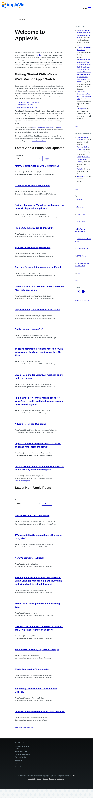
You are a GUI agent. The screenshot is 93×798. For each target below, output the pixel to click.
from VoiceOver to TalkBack (29, 558)
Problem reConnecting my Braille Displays (37, 649)
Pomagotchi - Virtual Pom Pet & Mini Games (83, 159)
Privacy (45, 779)
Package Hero (81, 108)
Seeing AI (80, 199)
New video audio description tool (32, 515)
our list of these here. (39, 141)
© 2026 (72, 775)
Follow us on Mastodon (82, 300)
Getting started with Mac (25, 104)
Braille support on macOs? (29, 329)
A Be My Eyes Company (57, 779)
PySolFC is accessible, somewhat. (32, 247)
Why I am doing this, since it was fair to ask (37, 309)
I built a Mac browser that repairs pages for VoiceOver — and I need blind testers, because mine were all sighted (39, 401)
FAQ (16, 763)
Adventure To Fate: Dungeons (30, 424)
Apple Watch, (50, 127)
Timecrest (80, 207)
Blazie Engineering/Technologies (32, 669)
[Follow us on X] (78, 292)
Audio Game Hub (82, 248)
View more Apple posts (22, 481)
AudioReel (80, 169)
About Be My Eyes (21, 751)
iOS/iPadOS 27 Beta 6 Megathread (32, 185)
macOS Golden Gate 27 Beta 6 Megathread (37, 166)
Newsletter (18, 760)
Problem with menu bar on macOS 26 (34, 228)
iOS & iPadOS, (37, 127)
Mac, (44, 127)
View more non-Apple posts (24, 727)
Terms (39, 779)
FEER (79, 273)
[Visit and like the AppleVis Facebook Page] (83, 292)
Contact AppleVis (20, 767)
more (76, 126)
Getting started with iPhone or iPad (28, 102)
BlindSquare (81, 221)
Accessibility (32, 779)
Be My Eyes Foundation (22, 746)
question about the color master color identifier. (40, 711)
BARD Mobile (81, 256)
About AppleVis (20, 743)
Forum (17, 500)
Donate (17, 748)
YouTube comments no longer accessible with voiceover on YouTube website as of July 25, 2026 (39, 352)
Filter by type (19, 155)
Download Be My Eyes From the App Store (22, 756)
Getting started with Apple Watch (27, 107)
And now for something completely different (38, 267)
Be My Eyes (38, 55)
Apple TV (60, 127)
